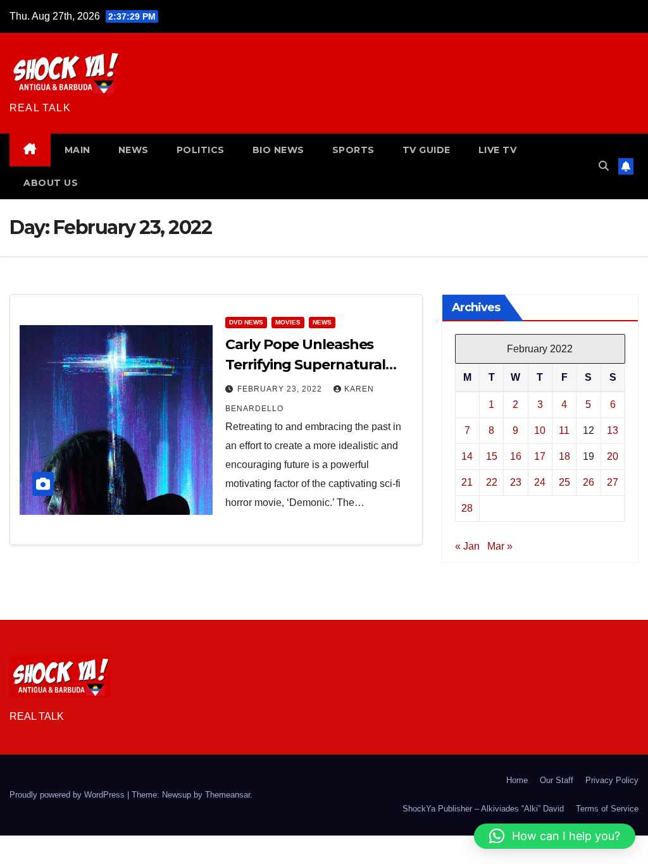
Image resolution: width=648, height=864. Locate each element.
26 (588, 482)
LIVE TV (497, 150)
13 (612, 430)
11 (564, 430)
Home (517, 780)
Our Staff (556, 780)
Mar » (500, 546)
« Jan (467, 546)
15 (491, 456)
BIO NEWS (278, 150)
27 (612, 482)
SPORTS (353, 150)
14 (467, 456)
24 (539, 482)
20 (612, 456)
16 (515, 456)
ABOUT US (50, 182)
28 (467, 508)
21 (467, 482)
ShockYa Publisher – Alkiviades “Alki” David (483, 808)
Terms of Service (607, 808)
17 (539, 456)
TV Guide (426, 150)
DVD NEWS (246, 322)
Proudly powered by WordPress (68, 794)
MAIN (77, 150)
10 (539, 430)
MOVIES (288, 322)
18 (564, 456)
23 (515, 482)
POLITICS (201, 150)
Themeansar (227, 794)
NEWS (133, 150)
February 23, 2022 (281, 389)
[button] (604, 166)
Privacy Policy (612, 780)
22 (491, 482)
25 (564, 482)
